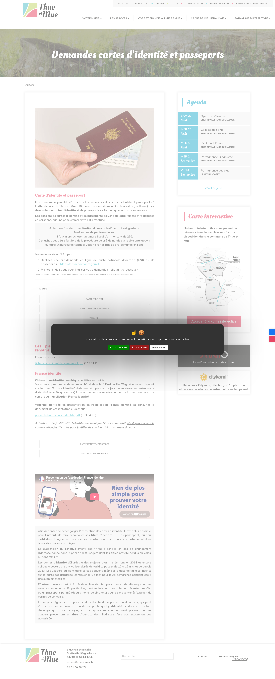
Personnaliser (159, 347)
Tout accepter (119, 347)
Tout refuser (140, 347)
